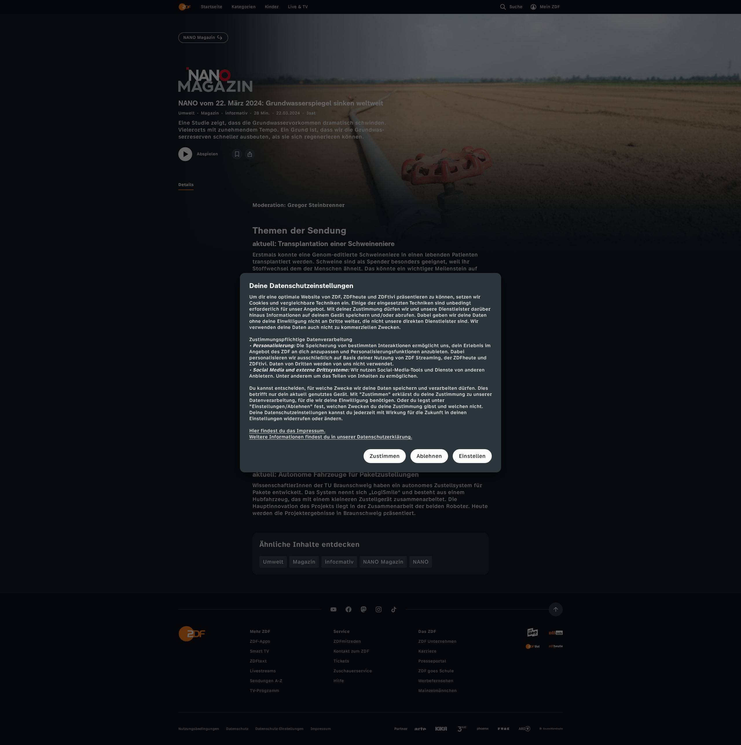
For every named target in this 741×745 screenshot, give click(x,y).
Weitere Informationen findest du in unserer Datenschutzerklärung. (330, 437)
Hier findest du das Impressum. (287, 430)
